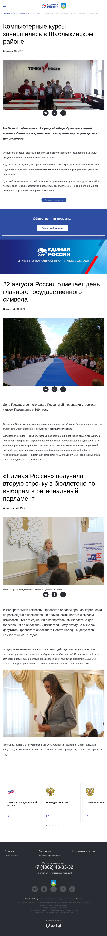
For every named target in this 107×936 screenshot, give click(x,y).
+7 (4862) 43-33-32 (53, 867)
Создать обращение (52, 228)
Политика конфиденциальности (53, 908)
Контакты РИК (12, 856)
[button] (46, 825)
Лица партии (45, 851)
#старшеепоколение (54, 200)
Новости (37, 14)
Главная (6, 14)
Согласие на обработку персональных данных (53, 912)
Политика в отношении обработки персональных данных (54, 910)
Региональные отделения (84, 851)
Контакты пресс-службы (50, 856)
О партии (9, 851)
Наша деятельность (21, 14)
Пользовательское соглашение (53, 905)
